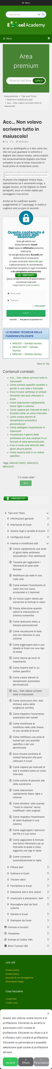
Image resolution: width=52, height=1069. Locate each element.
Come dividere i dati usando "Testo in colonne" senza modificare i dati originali (28, 807)
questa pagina (32, 285)
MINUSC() (8, 466)
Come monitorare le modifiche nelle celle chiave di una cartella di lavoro (28, 727)
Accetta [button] (10, 1062)
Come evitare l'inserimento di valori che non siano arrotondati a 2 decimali (29, 589)
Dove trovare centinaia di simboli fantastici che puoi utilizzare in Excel (27, 757)
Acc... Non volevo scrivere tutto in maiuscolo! (27, 692)
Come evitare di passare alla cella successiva (29, 782)
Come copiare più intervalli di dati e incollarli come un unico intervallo (29, 771)
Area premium (11, 96)
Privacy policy (12, 970)
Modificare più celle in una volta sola (27, 577)
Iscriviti (13, 319)
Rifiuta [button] (26, 1062)
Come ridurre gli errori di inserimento (26, 660)
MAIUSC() (32, 463)
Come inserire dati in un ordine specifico (26, 669)
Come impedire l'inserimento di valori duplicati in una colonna (29, 820)
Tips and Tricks (28, 96)
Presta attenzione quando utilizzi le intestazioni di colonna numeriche (27, 612)
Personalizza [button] (41, 1062)
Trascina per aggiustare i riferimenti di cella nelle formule (26, 566)
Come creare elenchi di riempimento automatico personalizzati (26, 681)
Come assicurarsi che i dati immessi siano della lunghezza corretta (28, 704)
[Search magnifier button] (43, 14)
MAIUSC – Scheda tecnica (27, 343)
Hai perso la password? (31, 319)
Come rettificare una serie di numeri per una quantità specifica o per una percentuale (29, 742)
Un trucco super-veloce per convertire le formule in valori (29, 600)
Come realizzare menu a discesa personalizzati (26, 623)
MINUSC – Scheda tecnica (27, 354)
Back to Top (43, 363)
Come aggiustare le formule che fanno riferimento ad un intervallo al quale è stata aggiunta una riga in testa (28, 845)
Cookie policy (12, 974)
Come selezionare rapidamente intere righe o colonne (27, 794)
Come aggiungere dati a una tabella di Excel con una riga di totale (29, 648)
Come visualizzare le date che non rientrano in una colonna (27, 635)
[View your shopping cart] (48, 38)
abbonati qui (35, 261)
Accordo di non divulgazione (19, 977)
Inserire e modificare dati (20, 99)
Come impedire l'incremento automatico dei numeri (28, 715)
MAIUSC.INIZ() (18, 463)
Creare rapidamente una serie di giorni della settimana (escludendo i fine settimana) (29, 552)
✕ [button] (48, 1013)
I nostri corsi (12, 1002)
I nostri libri (11, 999)
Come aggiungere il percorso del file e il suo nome (29, 832)
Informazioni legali (15, 981)
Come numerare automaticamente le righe (27, 858)
